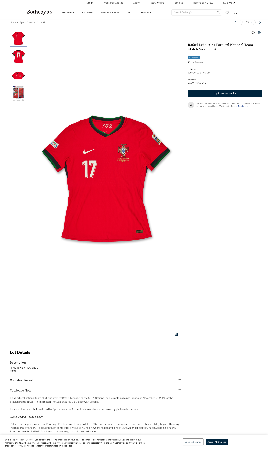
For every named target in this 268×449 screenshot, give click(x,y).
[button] (108, 179)
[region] (134, 442)
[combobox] (196, 12)
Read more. (243, 106)
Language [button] (228, 3)
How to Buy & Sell (203, 3)
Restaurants (157, 3)
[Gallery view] (176, 335)
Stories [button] (179, 3)
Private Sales (110, 12)
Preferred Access (113, 3)
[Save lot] (253, 32)
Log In (90, 3)
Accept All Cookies (217, 441)
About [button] (136, 3)
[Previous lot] (235, 22)
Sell (130, 12)
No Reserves (197, 62)
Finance (146, 12)
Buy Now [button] (87, 12)
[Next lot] (260, 22)
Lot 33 (42, 22)
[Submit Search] (218, 12)
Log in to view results (225, 93)
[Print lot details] (259, 32)
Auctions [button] (68, 12)
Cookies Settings (193, 441)
